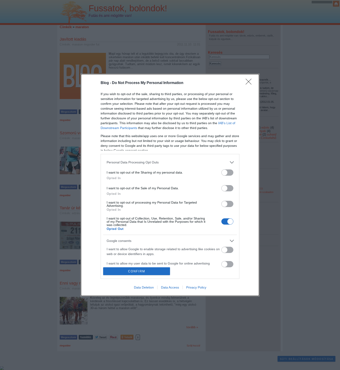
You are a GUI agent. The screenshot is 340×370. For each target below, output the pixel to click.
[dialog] (170, 185)
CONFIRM (136, 271)
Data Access (170, 287)
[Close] (250, 83)
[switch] (227, 172)
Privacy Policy (196, 287)
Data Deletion (144, 287)
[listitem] (170, 162)
